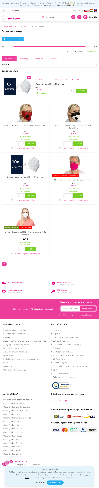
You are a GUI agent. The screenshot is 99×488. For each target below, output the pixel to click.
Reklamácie (58, 348)
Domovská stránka (9, 26)
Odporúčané (9, 58)
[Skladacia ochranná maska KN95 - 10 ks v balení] (18, 86)
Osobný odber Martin (12, 421)
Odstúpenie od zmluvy (62, 352)
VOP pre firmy (59, 359)
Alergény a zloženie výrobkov (16, 344)
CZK (9, 10)
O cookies (7, 366)
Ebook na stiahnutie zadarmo (15, 330)
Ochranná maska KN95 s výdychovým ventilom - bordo (25, 125)
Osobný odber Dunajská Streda (16, 410)
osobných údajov (86, 315)
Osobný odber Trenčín (12, 443)
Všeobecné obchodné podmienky (67, 344)
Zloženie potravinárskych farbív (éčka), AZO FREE (24, 341)
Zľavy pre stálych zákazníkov (15, 352)
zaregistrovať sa (88, 309)
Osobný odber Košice (12, 414)
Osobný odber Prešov (12, 439)
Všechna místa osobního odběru (17, 399)
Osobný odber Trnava (12, 446)
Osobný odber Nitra (11, 425)
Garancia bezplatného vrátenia (66, 337)
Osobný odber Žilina (12, 454)
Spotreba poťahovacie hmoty (15, 333)
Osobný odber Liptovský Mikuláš (17, 418)
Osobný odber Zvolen (12, 450)
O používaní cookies (61, 373)
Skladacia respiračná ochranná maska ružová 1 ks (73, 180)
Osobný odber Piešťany (13, 432)
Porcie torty (8, 337)
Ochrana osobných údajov (14, 370)
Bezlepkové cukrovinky (13, 348)
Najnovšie (54, 58)
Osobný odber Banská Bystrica (16, 407)
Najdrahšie (40, 58)
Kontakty (57, 330)
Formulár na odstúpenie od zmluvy (68, 355)
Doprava (56, 333)
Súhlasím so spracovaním (77, 315)
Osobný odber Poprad (12, 436)
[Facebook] (54, 401)
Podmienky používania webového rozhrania (21, 359)
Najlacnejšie (25, 58)
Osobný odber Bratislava (14, 403)
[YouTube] (66, 401)
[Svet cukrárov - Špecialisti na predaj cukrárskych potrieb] (11, 17)
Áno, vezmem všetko (55, 482)
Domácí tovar (23, 26)
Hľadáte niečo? (9, 355)
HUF (17, 10)
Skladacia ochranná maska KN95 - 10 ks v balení (25, 177)
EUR (13, 10)
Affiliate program (60, 362)
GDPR (5, 362)
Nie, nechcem (40, 482)
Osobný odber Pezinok (13, 428)
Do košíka (82, 91)
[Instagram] (60, 401)
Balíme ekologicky (61, 341)
